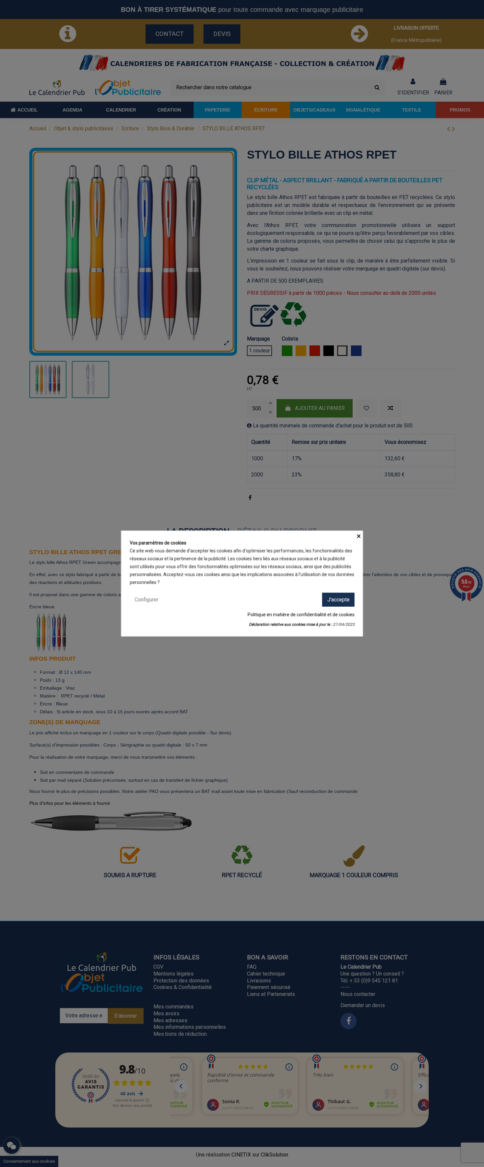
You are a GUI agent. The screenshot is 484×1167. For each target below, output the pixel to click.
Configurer (146, 599)
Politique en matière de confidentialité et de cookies (301, 614)
